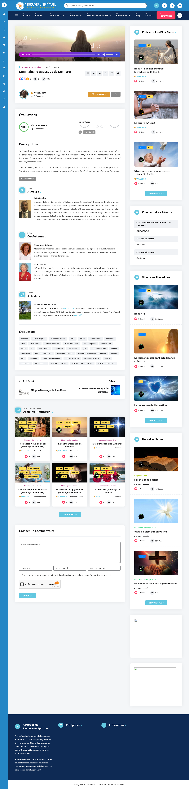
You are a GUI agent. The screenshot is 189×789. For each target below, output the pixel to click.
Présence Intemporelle (145, 528)
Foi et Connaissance (146, 479)
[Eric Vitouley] (25, 209)
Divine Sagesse (90, 344)
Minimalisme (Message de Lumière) (92, 353)
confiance (110, 339)
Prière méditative (72, 358)
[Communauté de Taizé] (25, 310)
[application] (70, 54)
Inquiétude (59, 348)
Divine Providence (71, 344)
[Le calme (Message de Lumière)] (69, 427)
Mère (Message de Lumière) (107, 443)
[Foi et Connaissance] (156, 459)
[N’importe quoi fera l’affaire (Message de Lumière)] (32, 472)
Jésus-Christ (73, 348)
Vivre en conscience (58, 363)
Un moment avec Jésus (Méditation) (156, 583)
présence (33, 358)
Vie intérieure (40, 363)
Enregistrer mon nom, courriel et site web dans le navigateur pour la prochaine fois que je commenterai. (66, 575)
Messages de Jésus (65, 353)
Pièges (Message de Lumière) (48, 390)
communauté (69, 308)
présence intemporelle (51, 358)
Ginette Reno (40, 264)
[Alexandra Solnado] (25, 251)
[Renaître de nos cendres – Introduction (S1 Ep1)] (156, 52)
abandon (24, 339)
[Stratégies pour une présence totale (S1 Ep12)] (156, 154)
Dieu (23, 344)
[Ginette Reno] (25, 272)
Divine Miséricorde (52, 344)
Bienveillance (95, 339)
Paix (22, 358)
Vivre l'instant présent (106, 363)
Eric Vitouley (40, 198)
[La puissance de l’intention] (156, 388)
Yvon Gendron (148, 239)
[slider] (110, 54)
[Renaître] (156, 297)
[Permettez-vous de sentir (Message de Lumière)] (32, 427)
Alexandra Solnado (43, 245)
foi (32, 348)
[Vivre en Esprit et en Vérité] (156, 511)
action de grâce (39, 339)
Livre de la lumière (99, 348)
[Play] (22, 54)
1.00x (116, 54)
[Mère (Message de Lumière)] (107, 427)
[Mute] (104, 54)
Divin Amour (34, 344)
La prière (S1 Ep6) (144, 122)
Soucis (107, 358)
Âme (72, 339)
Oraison (114, 353)
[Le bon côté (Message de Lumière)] (107, 472)
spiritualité (25, 363)
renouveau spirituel (91, 358)
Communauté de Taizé (45, 305)
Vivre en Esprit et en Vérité (150, 531)
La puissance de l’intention (150, 405)
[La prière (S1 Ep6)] (156, 105)
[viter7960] (24, 94)
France (77, 315)
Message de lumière (31, 67)
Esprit (23, 348)
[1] (81, 315)
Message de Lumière (43, 353)
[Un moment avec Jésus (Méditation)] (156, 563)
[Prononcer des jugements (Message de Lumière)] (69, 472)
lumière (114, 348)
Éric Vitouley (106, 344)
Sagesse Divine (141, 476)
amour (82, 339)
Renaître (139, 313)
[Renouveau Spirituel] (35, 5)
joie (85, 348)
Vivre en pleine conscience (82, 363)
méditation (25, 353)
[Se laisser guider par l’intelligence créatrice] (156, 341)
